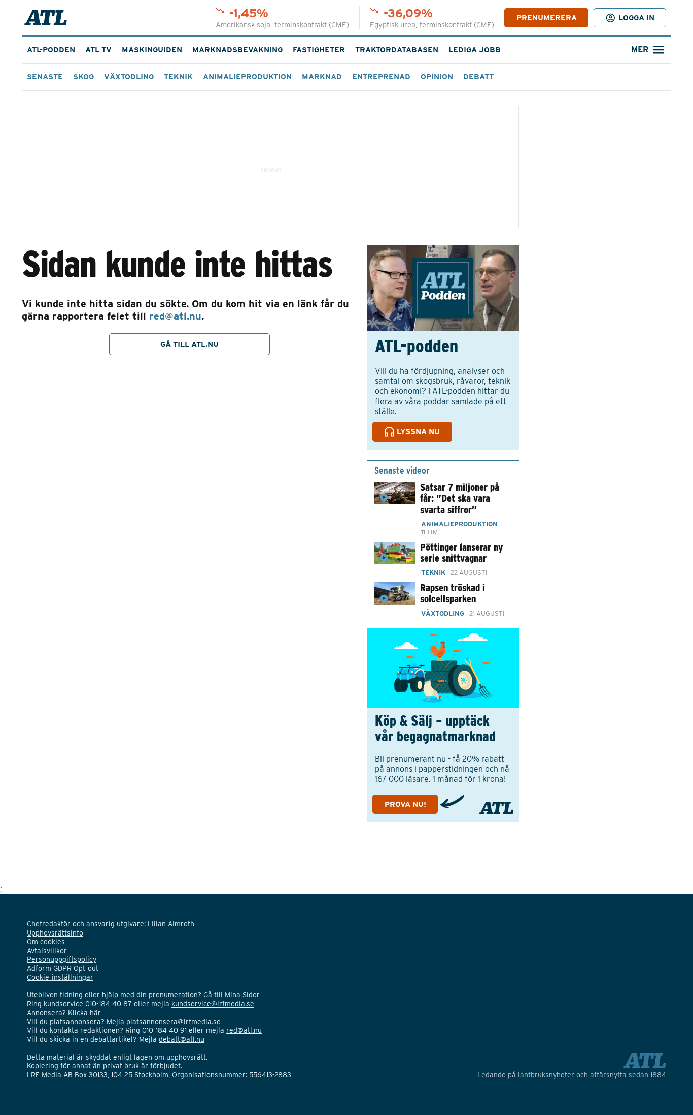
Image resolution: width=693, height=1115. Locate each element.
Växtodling (129, 76)
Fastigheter (319, 49)
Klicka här (84, 1013)
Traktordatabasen (396, 49)
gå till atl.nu (189, 344)
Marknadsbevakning (237, 49)
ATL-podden (51, 49)
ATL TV (98, 49)
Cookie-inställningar (60, 977)
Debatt (478, 76)
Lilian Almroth (171, 924)
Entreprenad (381, 76)
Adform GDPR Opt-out (62, 968)
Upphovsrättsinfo (55, 933)
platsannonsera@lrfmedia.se (173, 1022)
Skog (83, 76)
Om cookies (46, 942)
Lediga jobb (474, 49)
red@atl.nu (175, 316)
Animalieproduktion (247, 76)
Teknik (178, 76)
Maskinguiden (152, 49)
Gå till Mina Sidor (231, 995)
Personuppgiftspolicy (61, 959)
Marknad (322, 76)
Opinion (437, 76)
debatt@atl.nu (181, 1039)
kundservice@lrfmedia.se (212, 1004)
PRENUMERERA (546, 17)
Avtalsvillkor (47, 951)
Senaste (45, 76)
